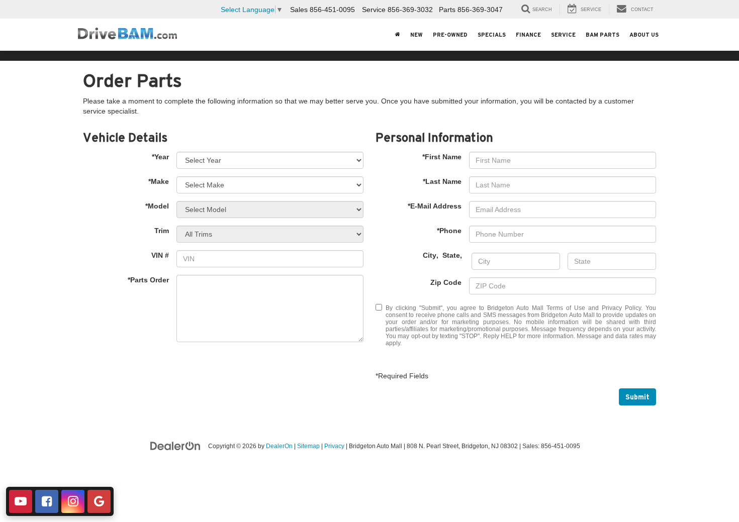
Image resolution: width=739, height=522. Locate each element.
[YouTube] (20, 501)
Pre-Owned (450, 35)
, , (443, 255)
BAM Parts (602, 35)
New (416, 35)
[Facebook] (46, 501)
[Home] (397, 35)
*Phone (449, 231)
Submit (637, 397)
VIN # (160, 255)
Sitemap (308, 446)
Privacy (334, 446)
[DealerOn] (175, 446)
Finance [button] (528, 35)
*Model (157, 206)
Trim (161, 231)
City (429, 255)
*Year (160, 157)
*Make (158, 181)
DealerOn (279, 446)
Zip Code (445, 282)
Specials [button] (492, 35)
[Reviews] (99, 501)
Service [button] (563, 35)
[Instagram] (72, 501)
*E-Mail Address (434, 206)
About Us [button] (644, 35)
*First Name (441, 157)
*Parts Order (148, 280)
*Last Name (442, 181)
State (451, 255)
